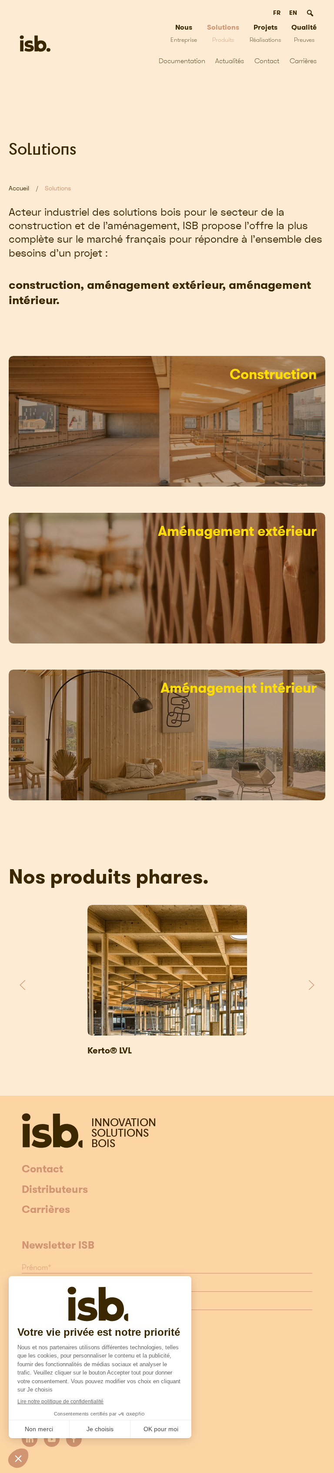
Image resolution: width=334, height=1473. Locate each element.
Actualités (229, 61)
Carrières (303, 61)
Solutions (223, 33)
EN (293, 13)
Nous (183, 33)
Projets (265, 33)
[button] (22, 985)
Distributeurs (55, 1190)
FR (277, 13)
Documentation (182, 61)
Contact (266, 61)
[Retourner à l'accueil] (35, 43)
